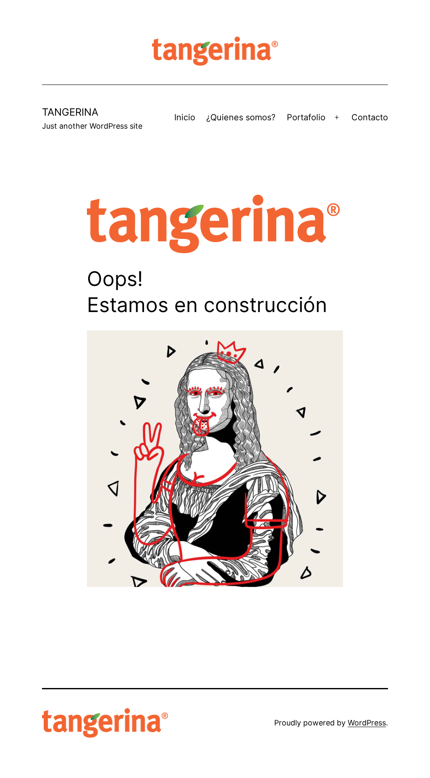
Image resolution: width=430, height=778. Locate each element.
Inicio (184, 117)
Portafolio (306, 117)
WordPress (367, 722)
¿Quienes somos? (240, 117)
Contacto (369, 117)
